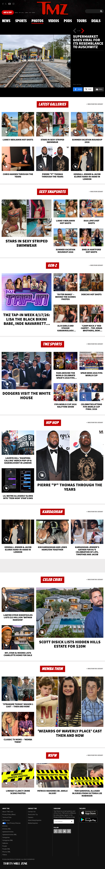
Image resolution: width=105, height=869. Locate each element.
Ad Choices (6, 820)
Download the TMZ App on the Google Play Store (88, 819)
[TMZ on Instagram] (13, 4)
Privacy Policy (58, 817)
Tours (82, 21)
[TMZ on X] (6, 4)
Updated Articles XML (9, 834)
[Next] (82, 30)
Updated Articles (7, 832)
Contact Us (31, 811)
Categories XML (7, 840)
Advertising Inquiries (34, 820)
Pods (68, 21)
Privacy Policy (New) (9, 814)
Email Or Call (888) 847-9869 (25, 12)
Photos (37, 21)
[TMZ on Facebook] (3, 4)
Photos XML (6, 852)
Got (8, 12)
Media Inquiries (33, 823)
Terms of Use (6, 817)
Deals (95, 21)
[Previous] (74, 30)
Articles (4, 826)
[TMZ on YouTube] (64, 831)
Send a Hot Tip (33, 814)
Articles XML (6, 829)
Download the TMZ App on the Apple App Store (88, 812)
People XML (6, 849)
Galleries (5, 843)
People (4, 846)
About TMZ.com (7, 811)
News (6, 21)
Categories (6, 837)
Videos (53, 21)
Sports (21, 21)
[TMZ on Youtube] (9, 3)
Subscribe (72, 821)
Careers (30, 817)
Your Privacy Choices (13, 823)
